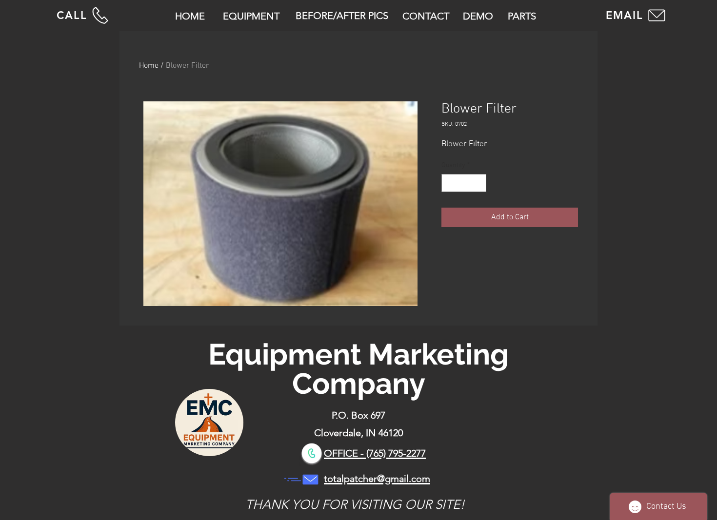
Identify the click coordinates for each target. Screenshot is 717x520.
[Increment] (479, 183)
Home (149, 66)
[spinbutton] (464, 183)
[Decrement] (449, 183)
